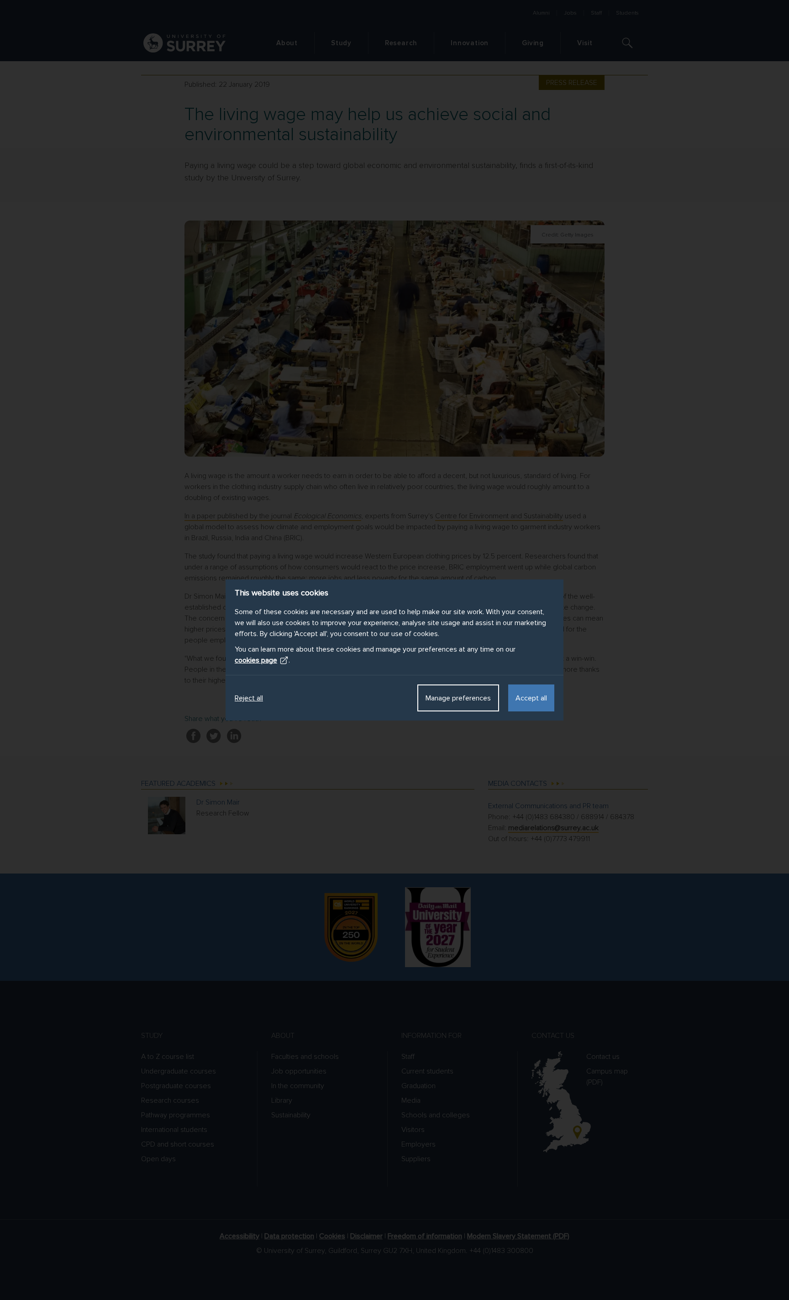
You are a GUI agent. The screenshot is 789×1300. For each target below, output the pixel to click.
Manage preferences (458, 698)
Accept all (531, 698)
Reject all (249, 698)
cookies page (256, 660)
